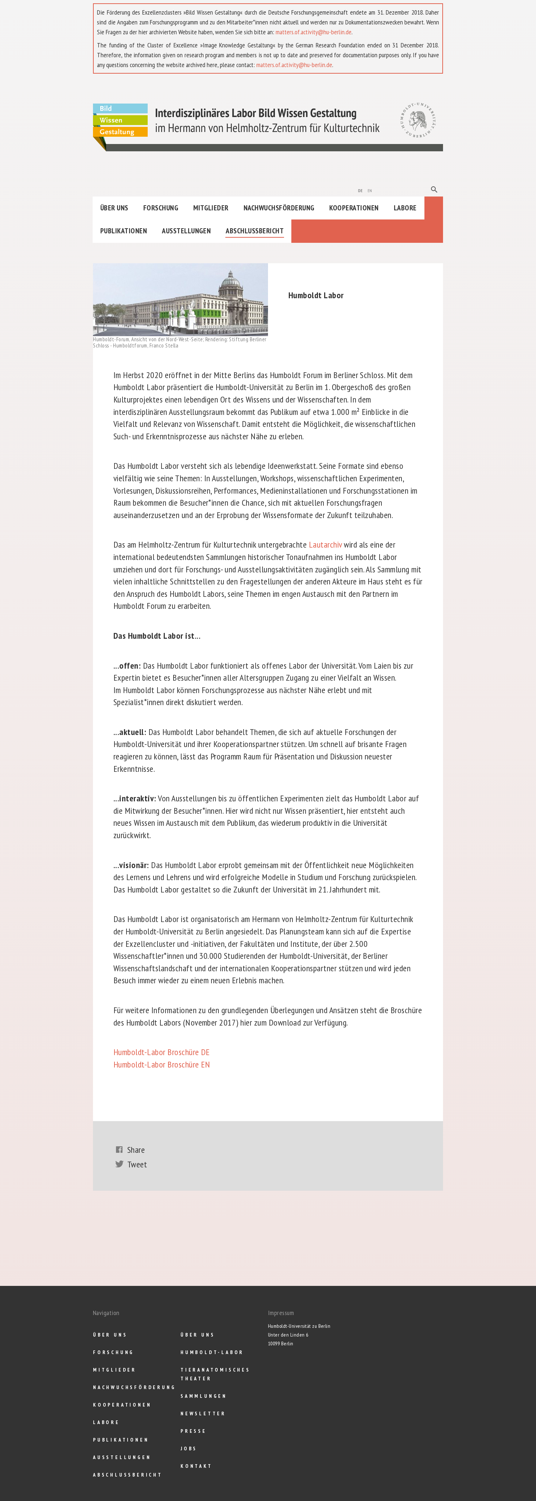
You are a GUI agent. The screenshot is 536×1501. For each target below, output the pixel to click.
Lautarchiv (325, 544)
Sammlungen (203, 1396)
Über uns (114, 208)
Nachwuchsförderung (279, 208)
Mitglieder (211, 208)
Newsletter (203, 1413)
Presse (193, 1431)
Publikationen (123, 231)
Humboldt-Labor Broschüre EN (161, 1064)
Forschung (160, 208)
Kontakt (196, 1466)
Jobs (188, 1448)
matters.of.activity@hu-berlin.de (313, 32)
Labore (405, 208)
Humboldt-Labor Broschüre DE (161, 1052)
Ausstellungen (186, 231)
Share (136, 1149)
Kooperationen (353, 208)
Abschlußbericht (255, 231)
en (370, 190)
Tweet (137, 1164)
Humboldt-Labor (212, 1352)
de (360, 190)
